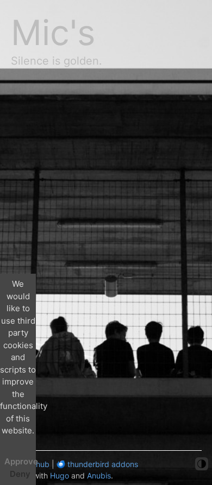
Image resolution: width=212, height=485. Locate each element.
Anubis (99, 475)
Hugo (59, 475)
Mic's (53, 32)
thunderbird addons (101, 464)
